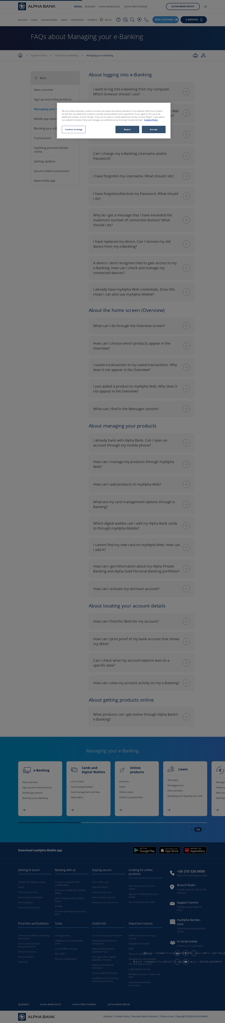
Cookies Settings (73, 129)
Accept (153, 129)
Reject (127, 129)
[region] (114, 120)
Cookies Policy (151, 120)
